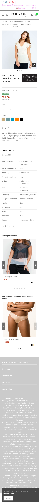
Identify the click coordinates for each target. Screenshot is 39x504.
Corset (32, 463)
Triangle (34, 401)
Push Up (29, 398)
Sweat (22, 478)
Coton (31, 427)
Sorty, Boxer (18, 405)
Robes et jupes (11, 461)
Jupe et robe (30, 480)
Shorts (34, 456)
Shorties (6, 442)
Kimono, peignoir (12, 425)
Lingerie (8, 398)
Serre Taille (6, 466)
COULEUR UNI (11, 483)
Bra (22, 398)
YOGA (4, 488)
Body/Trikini (8, 408)
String (8, 405)
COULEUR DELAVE (26, 483)
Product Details (8, 150)
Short (30, 425)
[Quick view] (21, 273)
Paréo (28, 442)
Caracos (26, 456)
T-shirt (14, 488)
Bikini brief (17, 439)
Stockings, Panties (19, 403)
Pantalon (7, 427)
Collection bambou (16, 430)
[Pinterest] (8, 128)
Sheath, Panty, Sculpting (25, 408)
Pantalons (8, 459)
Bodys (5, 415)
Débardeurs (23, 488)
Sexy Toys (33, 466)
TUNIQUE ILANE (10, 276)
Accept (8, 498)
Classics (15, 437)
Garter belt (29, 405)
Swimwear (9, 434)
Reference (5, 90)
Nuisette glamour (28, 422)
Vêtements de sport (10, 475)
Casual (32, 454)
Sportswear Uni (29, 459)
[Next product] (36, 24)
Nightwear (6, 422)
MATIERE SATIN (19, 473)
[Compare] (18, 273)
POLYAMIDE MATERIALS (25, 413)
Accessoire (14, 485)
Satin (4, 430)
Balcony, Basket (8, 401)
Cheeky (32, 403)
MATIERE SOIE (31, 468)
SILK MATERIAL (24, 410)
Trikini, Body (32, 449)
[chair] (33, 345)
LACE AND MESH (9, 410)
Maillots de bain (23, 461)
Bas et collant (9, 468)
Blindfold (6, 437)
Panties (12, 451)
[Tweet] (5, 128)
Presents (6, 446)
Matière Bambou (22, 415)
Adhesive (8, 403)
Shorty (27, 451)
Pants (5, 451)
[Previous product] (35, 24)
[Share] (2, 128)
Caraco (23, 425)
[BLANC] (33, 282)
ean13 (4, 226)
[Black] (31, 282)
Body (26, 446)
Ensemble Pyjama (20, 427)
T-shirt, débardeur (10, 478)
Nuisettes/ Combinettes (11, 456)
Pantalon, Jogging (16, 480)
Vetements (16, 459)
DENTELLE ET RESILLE (12, 471)
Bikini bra (28, 434)
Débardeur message (19, 466)
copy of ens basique (13, 339)
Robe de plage (23, 444)
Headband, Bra (23, 401)
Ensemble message (21, 454)
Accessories (21, 468)
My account (31, 5)
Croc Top (33, 488)
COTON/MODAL (29, 471)
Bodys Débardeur (16, 417)
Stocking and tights (19, 463)
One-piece (20, 442)
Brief (14, 442)
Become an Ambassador (12, 5)
